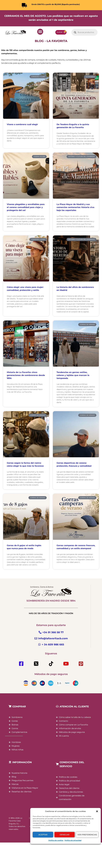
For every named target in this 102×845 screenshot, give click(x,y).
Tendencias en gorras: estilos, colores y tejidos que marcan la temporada (73, 375)
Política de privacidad (73, 840)
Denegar (64, 834)
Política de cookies (56, 840)
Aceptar (42, 834)
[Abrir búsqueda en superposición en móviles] (84, 32)
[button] (97, 811)
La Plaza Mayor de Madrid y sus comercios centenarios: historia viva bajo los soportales (75, 207)
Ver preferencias (87, 834)
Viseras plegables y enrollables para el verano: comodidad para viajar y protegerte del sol (26, 207)
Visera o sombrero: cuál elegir (22, 124)
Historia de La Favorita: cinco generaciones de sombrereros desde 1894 (26, 375)
